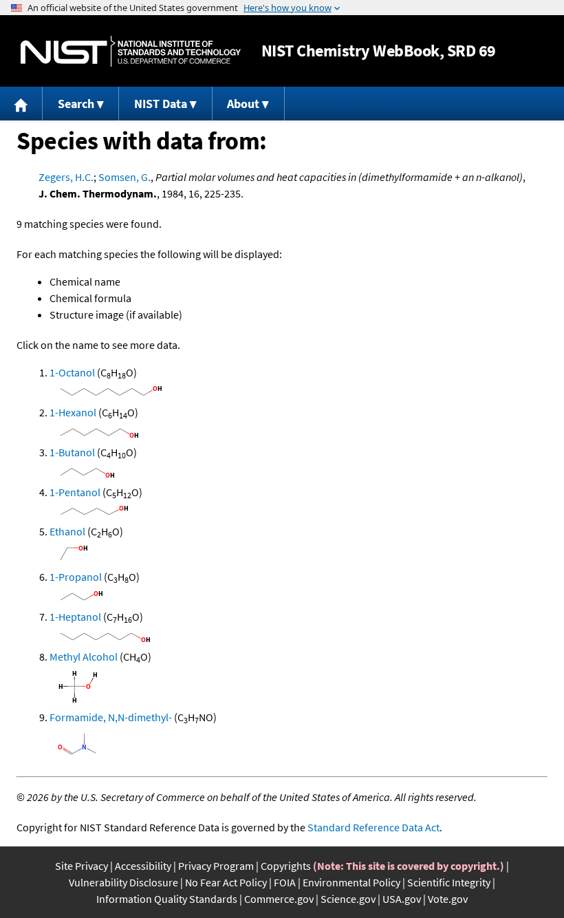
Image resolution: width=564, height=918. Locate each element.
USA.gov (401, 899)
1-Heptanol (75, 616)
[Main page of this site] (21, 103)
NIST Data (160, 103)
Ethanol (67, 531)
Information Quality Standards (166, 899)
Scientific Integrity (448, 882)
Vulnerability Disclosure (123, 882)
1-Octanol (72, 372)
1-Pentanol (75, 492)
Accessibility (143, 866)
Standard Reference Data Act (373, 827)
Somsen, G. (124, 177)
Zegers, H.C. (66, 177)
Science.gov (348, 899)
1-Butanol (72, 452)
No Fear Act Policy (226, 882)
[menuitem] (21, 103)
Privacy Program (216, 866)
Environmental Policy (351, 882)
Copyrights (286, 866)
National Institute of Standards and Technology (131, 51)
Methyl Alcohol (84, 656)
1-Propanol (76, 577)
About (243, 103)
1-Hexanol (73, 412)
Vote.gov (448, 899)
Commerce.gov (279, 899)
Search (76, 103)
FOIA (285, 882)
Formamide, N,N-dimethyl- (111, 717)
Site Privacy (81, 866)
